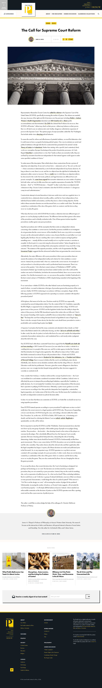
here (50, 323)
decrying (39, 134)
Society (23, 642)
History (45, 634)
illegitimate (69, 418)
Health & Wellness (25, 670)
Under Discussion (70, 14)
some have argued (41, 179)
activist (63, 418)
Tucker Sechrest (80, 636)
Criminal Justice (24, 645)
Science (23, 659)
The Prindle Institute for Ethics (27, 625)
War (45, 637)
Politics (54, 23)
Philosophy (48, 642)
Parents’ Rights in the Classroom (51, 652)
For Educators (57, 14)
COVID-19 (46, 631)
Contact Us (93, 641)
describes (29, 153)
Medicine (23, 662)
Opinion (48, 23)
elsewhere (38, 147)
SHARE (71, 39)
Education (23, 651)
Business (22, 648)
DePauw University (25, 628)
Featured (23, 634)
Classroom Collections (86, 14)
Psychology (23, 667)
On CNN (47, 123)
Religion (22, 653)
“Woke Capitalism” (48, 649)
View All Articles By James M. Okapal (51, 534)
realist (52, 174)
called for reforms (55, 113)
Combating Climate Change (50, 655)
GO (89, 596)
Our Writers (23, 622)
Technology (23, 665)
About (48, 14)
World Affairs (48, 628)
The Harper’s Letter (48, 658)
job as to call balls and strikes (70, 331)
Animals (46, 622)
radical (57, 418)
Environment (48, 620)
